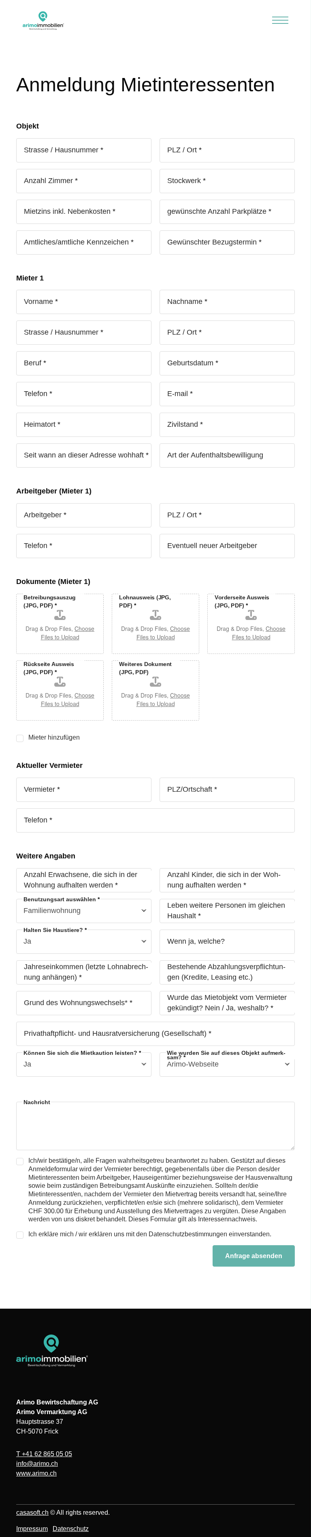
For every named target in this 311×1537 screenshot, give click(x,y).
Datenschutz (71, 1528)
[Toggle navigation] (280, 21)
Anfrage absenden (253, 1255)
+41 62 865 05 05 (44, 1454)
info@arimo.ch (37, 1463)
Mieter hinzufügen (54, 737)
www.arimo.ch (36, 1473)
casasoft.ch (32, 1512)
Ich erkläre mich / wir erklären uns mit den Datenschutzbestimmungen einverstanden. (149, 1234)
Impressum (32, 1528)
